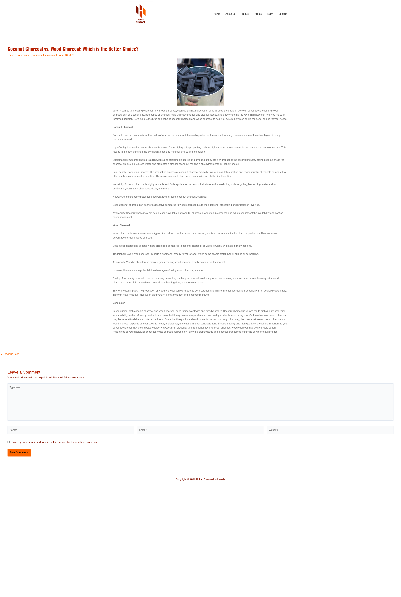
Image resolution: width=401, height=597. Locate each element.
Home (217, 13)
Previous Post (9, 354)
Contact (283, 13)
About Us (230, 13)
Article (258, 13)
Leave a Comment (18, 55)
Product (245, 13)
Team (270, 13)
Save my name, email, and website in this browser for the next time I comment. (55, 442)
